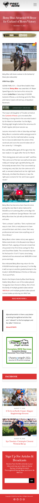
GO (31, 481)
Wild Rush (6, 290)
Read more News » (19, 299)
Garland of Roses (11, 116)
